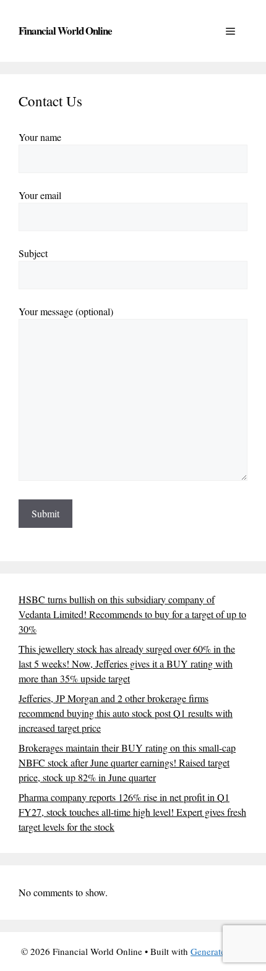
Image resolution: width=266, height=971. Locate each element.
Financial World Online (65, 30)
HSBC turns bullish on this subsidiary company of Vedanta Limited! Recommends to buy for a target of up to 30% (132, 614)
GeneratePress (218, 951)
